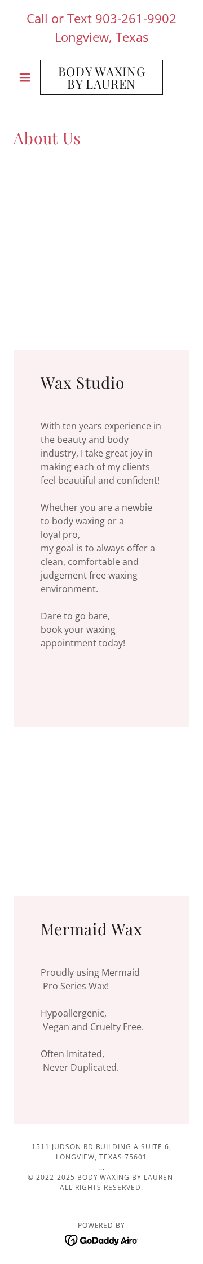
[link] (101, 77)
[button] (27, 77)
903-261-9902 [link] (135, 18)
